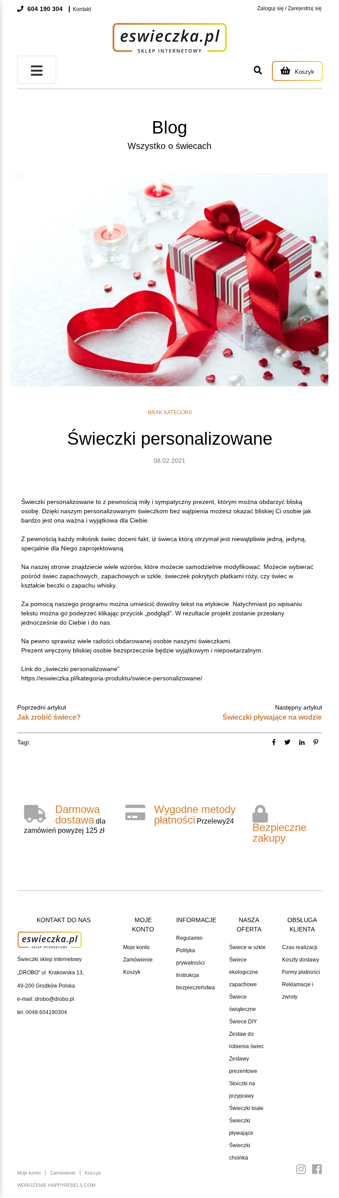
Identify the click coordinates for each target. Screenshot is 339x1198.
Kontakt (82, 9)
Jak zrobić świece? (49, 717)
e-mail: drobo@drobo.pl (45, 999)
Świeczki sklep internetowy (49, 959)
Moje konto (136, 947)
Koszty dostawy (300, 960)
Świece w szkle (247, 947)
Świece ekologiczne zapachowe (243, 972)
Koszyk (131, 972)
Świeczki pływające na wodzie (272, 717)
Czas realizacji (299, 947)
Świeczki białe (246, 1108)
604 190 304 (44, 8)
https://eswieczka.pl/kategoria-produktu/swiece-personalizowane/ (111, 678)
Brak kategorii (170, 412)
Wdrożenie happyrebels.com (56, 1185)
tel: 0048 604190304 (42, 1012)
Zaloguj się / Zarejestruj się (289, 8)
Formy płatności (301, 972)
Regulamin (189, 938)
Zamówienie (138, 960)
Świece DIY (243, 1022)
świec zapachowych (70, 576)
